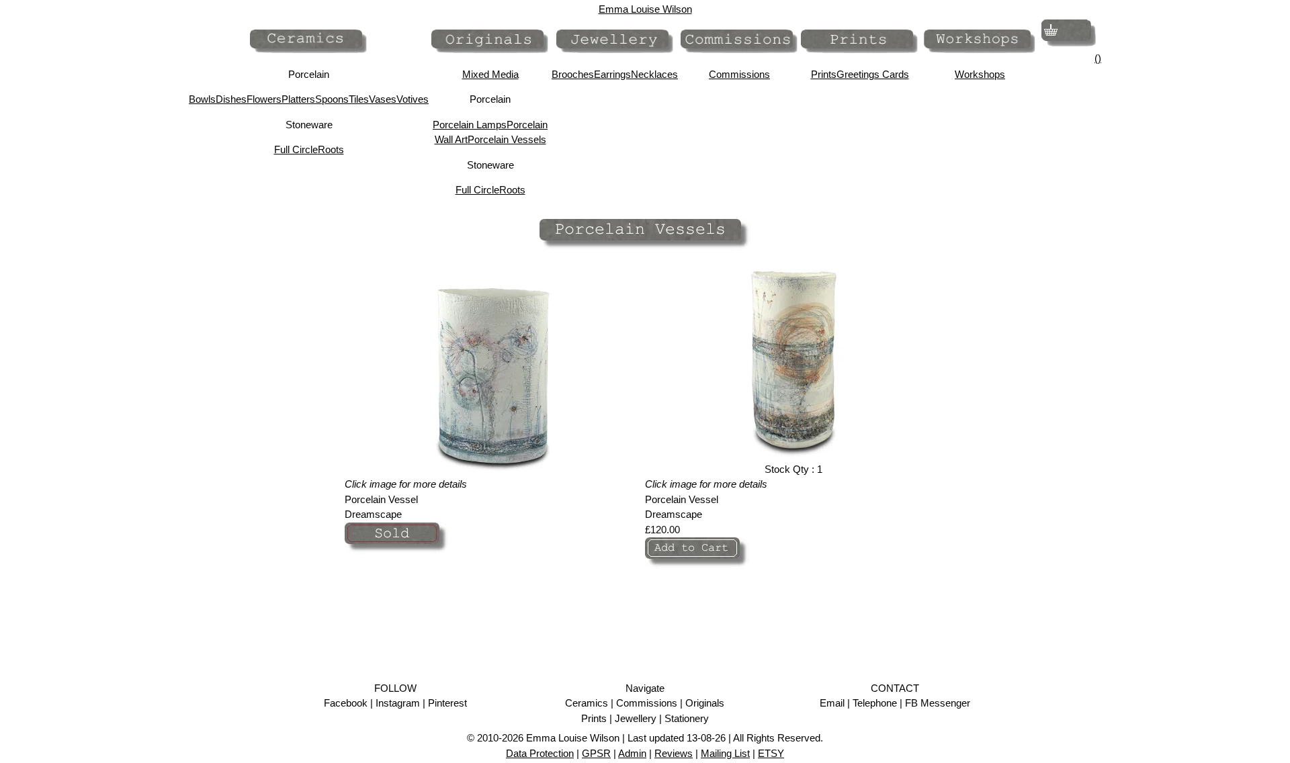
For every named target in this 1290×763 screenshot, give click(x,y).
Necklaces (654, 74)
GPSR (596, 753)
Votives (412, 99)
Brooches (573, 74)
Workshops (980, 74)
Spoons (332, 99)
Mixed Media (490, 74)
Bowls (202, 99)
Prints (823, 74)
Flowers (264, 99)
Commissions (739, 74)
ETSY (771, 753)
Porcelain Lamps (470, 124)
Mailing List (725, 753)
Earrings (612, 74)
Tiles (359, 99)
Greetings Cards (872, 74)
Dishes (231, 99)
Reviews (673, 753)
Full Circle (296, 149)
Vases (382, 99)
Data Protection (540, 753)
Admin (632, 753)
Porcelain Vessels (507, 139)
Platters (298, 99)
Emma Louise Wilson (645, 9)
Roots (331, 149)
